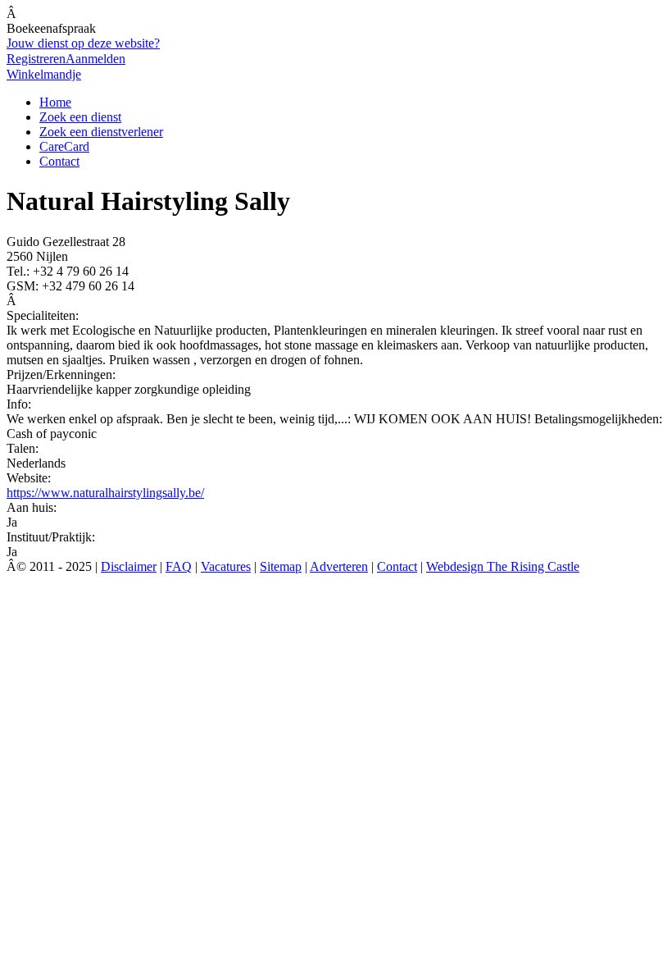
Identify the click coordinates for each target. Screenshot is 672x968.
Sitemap (281, 566)
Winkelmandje (44, 74)
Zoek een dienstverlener (101, 132)
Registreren (36, 59)
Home (55, 102)
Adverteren (339, 566)
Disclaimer (129, 566)
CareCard (64, 146)
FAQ (179, 566)
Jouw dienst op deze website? (83, 43)
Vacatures (226, 566)
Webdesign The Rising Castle (502, 566)
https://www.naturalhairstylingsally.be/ (105, 493)
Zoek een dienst (80, 117)
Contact (59, 161)
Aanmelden (95, 59)
